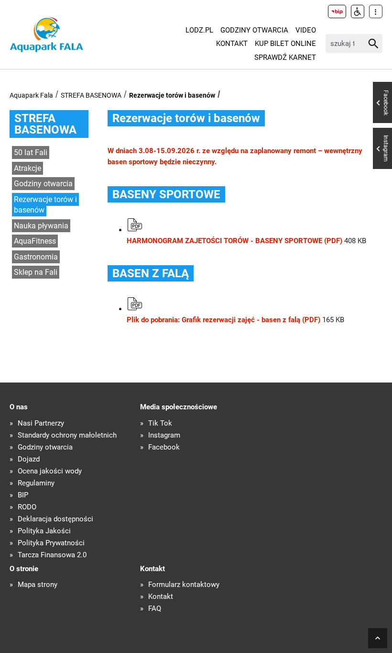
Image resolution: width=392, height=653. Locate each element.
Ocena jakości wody (50, 471)
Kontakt (232, 43)
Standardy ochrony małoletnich (67, 435)
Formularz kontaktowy (183, 584)
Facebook (164, 447)
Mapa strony (37, 584)
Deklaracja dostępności (55, 519)
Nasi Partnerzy (41, 423)
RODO (27, 507)
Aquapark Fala (31, 95)
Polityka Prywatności (51, 543)
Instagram (164, 435)
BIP (23, 495)
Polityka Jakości (44, 531)
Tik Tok (160, 423)
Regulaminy (36, 483)
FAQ (154, 608)
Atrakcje (27, 168)
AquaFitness (35, 241)
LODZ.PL (199, 30)
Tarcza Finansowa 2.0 (52, 555)
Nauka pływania (41, 225)
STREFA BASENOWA (91, 95)
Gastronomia (36, 256)
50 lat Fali (30, 152)
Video (305, 30)
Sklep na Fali (35, 272)
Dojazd (29, 459)
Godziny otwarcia (254, 30)
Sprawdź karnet (285, 57)
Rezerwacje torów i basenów (172, 95)
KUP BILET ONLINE (285, 43)
